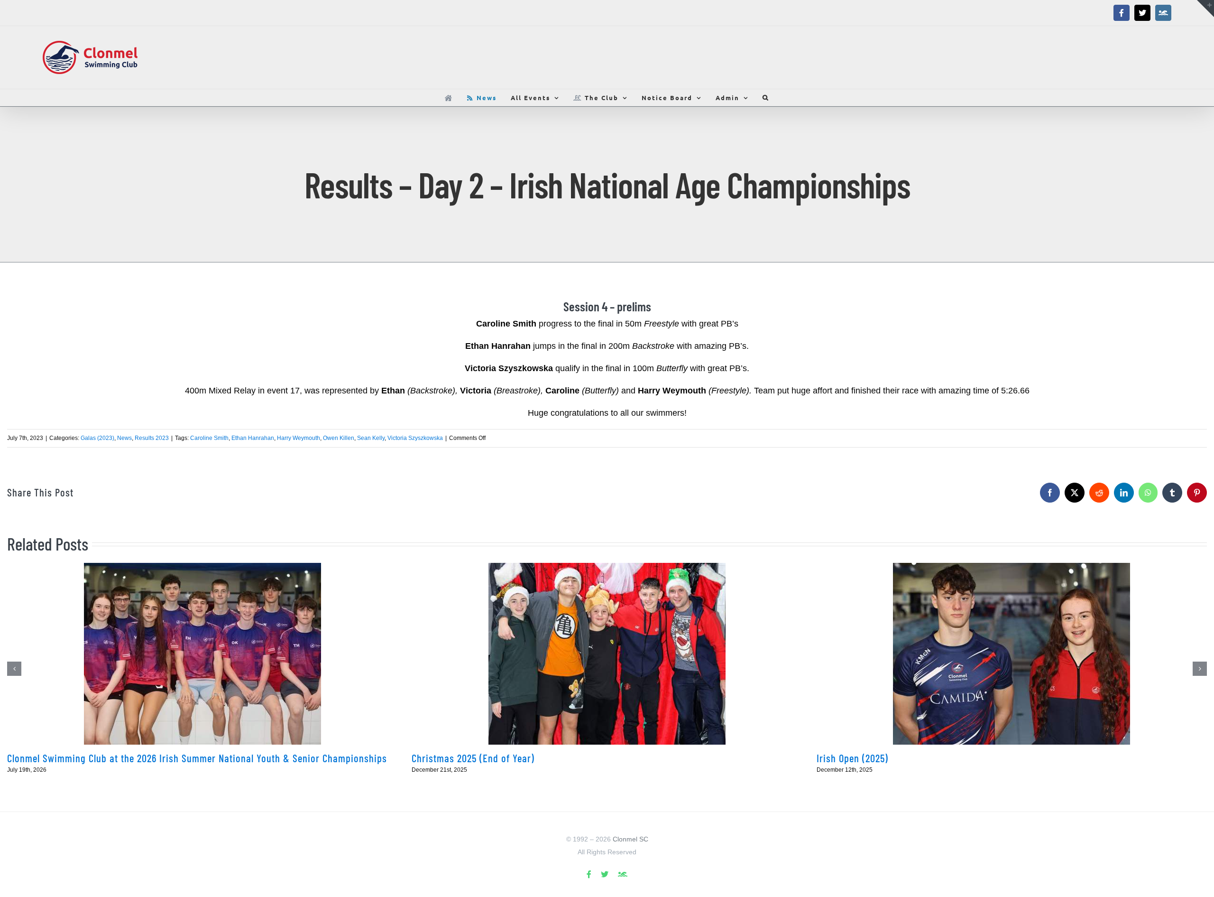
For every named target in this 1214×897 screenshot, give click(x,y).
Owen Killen (338, 438)
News (124, 438)
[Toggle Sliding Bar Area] (1205, 8)
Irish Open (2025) (852, 758)
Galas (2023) (97, 438)
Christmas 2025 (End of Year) (473, 758)
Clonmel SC (630, 839)
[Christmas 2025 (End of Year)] (607, 654)
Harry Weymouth (298, 438)
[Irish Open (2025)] (1011, 654)
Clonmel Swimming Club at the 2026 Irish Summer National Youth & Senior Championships (197, 758)
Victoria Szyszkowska (415, 438)
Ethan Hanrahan (252, 438)
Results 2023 (152, 438)
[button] (766, 97)
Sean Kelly (371, 438)
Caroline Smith (209, 438)
